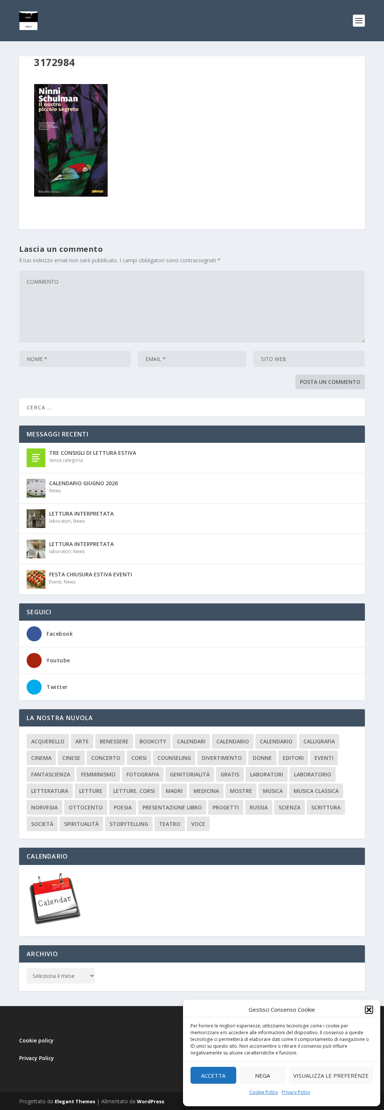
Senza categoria (66, 460)
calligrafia (319, 741)
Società (42, 823)
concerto (105, 757)
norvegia (44, 807)
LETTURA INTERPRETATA (81, 513)
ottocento (86, 807)
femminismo (98, 774)
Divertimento (222, 757)
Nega (262, 1075)
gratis (229, 774)
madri (174, 790)
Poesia (123, 807)
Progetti (226, 807)
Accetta (213, 1075)
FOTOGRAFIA (142, 774)
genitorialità (190, 774)
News (55, 490)
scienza (289, 807)
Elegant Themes (75, 1101)
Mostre (241, 790)
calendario (232, 741)
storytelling (129, 823)
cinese (71, 757)
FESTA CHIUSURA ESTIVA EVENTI (90, 574)
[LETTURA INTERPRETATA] (36, 518)
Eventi (55, 582)
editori (293, 757)
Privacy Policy (296, 1092)
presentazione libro (172, 807)
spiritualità (81, 823)
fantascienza (50, 774)
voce (198, 823)
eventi (324, 757)
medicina (206, 790)
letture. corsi (134, 790)
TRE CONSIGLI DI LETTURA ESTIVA (92, 452)
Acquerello (47, 741)
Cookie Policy (263, 1092)
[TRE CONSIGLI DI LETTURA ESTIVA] (36, 457)
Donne (262, 757)
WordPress (150, 1101)
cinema (41, 757)
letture (90, 790)
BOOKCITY (153, 741)
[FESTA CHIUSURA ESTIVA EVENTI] (36, 579)
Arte (82, 741)
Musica (273, 790)
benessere (114, 741)
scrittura (325, 807)
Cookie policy (36, 1040)
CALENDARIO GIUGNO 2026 (83, 483)
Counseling (174, 757)
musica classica (316, 790)
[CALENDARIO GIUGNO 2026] (36, 488)
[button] (369, 1010)
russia (259, 807)
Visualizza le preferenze (331, 1075)
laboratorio (312, 774)
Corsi (139, 757)
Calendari (191, 741)
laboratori (60, 521)
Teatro (169, 823)
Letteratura (49, 790)
